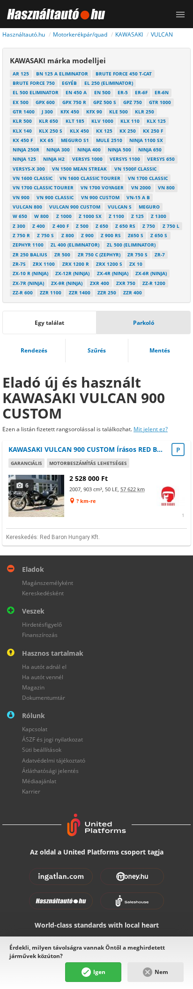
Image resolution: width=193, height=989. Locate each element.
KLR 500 (22, 121)
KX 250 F (153, 130)
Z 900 (87, 235)
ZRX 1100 (44, 264)
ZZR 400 (132, 292)
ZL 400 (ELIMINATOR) (75, 244)
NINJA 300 (58, 149)
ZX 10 (135, 264)
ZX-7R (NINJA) (28, 283)
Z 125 (137, 216)
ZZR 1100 (50, 292)
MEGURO (149, 206)
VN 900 (21, 197)
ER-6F (141, 92)
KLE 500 (118, 111)
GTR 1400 (24, 111)
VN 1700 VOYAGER (102, 187)
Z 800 (67, 235)
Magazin (33, 687)
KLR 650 (48, 121)
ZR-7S (19, 264)
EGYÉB (69, 83)
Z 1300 (158, 216)
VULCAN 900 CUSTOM (74, 206)
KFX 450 (69, 111)
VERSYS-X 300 (29, 168)
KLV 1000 (102, 121)
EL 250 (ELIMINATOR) (108, 83)
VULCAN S (120, 206)
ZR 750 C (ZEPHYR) (99, 254)
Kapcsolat (34, 729)
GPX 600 (45, 102)
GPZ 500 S (104, 102)
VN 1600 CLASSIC (32, 178)
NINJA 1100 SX (146, 140)
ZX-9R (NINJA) (66, 283)
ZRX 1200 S (109, 264)
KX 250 (127, 130)
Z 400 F (60, 226)
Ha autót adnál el (44, 667)
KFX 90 (94, 111)
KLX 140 (22, 130)
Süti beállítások (41, 750)
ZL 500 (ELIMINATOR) (131, 244)
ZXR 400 (99, 283)
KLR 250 (144, 111)
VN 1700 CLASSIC (148, 178)
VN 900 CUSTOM (100, 197)
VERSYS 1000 (87, 159)
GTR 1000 (160, 102)
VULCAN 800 (27, 206)
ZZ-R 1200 (153, 283)
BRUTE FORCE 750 (34, 83)
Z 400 (38, 226)
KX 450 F (23, 140)
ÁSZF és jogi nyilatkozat (52, 739)
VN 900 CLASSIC (55, 197)
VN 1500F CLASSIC (135, 168)
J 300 (47, 111)
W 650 (20, 216)
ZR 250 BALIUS (30, 254)
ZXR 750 (125, 283)
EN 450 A (76, 92)
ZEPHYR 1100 (28, 244)
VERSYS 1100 (125, 159)
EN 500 (102, 92)
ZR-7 (160, 254)
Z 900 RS (111, 235)
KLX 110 (130, 121)
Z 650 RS (125, 226)
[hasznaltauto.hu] (52, 14)
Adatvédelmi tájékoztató (53, 760)
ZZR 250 (106, 292)
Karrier (31, 791)
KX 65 (46, 140)
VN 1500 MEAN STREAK (79, 168)
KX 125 (104, 130)
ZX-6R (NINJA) (151, 273)
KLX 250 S (50, 130)
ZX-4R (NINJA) (112, 273)
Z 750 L (171, 226)
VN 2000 (141, 187)
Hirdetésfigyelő (42, 625)
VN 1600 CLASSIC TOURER (89, 178)
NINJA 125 (24, 159)
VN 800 (166, 187)
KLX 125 (156, 121)
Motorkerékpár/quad (80, 34)
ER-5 (123, 92)
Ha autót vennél (42, 677)
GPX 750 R (74, 102)
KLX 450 (79, 130)
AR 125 (21, 73)
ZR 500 (62, 254)
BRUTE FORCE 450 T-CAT (124, 73)
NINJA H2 (54, 159)
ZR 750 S (137, 254)
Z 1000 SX (90, 216)
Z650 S (135, 235)
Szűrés (97, 350)
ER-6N (162, 92)
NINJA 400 (89, 149)
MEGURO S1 (75, 140)
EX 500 (21, 102)
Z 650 (102, 226)
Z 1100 (116, 216)
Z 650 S (158, 235)
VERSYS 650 (161, 159)
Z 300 (19, 226)
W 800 (41, 216)
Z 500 (82, 226)
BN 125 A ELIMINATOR (62, 73)
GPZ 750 (132, 102)
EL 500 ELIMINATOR (36, 92)
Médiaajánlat (39, 781)
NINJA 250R (26, 149)
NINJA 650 (150, 149)
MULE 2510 (109, 140)
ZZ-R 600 (23, 292)
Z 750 (148, 226)
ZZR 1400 (79, 292)
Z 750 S (45, 235)
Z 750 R (21, 235)
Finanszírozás (40, 635)
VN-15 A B (138, 197)
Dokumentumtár (43, 698)
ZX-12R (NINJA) (72, 273)
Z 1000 (64, 216)
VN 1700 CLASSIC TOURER (43, 187)
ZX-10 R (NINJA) (30, 273)
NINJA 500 (119, 149)
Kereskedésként (43, 593)
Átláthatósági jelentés (50, 771)
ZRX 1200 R (75, 264)
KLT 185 (75, 121)
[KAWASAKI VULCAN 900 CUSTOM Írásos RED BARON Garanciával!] (36, 496)
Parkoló (143, 323)
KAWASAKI (129, 34)
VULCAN (162, 34)
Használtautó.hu (23, 34)
